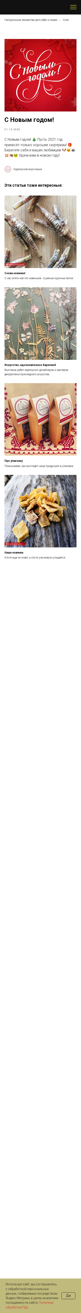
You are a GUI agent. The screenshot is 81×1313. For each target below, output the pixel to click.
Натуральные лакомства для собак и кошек (30, 20)
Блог (66, 20)
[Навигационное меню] (73, 7)
